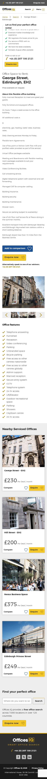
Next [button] (41, 315)
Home (5, 17)
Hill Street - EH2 (12, 533)
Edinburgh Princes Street (17, 656)
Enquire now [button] (11, 64)
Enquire (34, 488)
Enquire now (12, 723)
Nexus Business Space (16, 594)
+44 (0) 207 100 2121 (11, 267)
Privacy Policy (37, 768)
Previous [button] (6, 315)
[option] (23, 292)
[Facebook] (18, 757)
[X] (24, 757)
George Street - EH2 (14, 471)
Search (16, 17)
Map (6, 278)
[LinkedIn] (29, 757)
